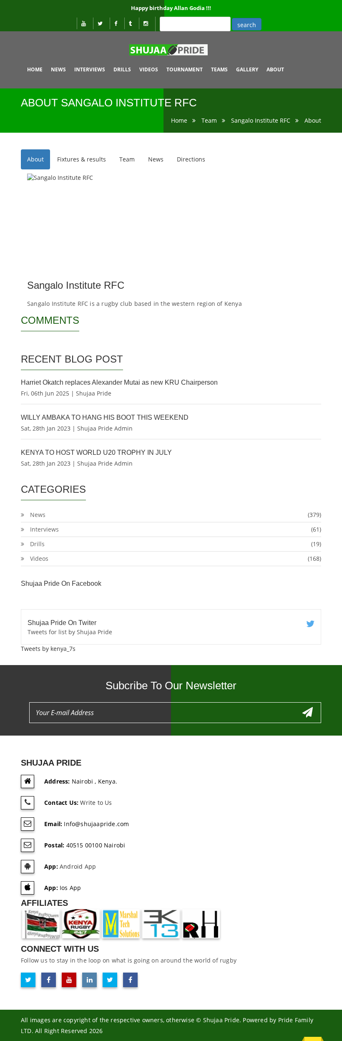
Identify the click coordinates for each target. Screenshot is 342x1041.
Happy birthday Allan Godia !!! (171, 8)
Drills (122, 69)
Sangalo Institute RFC (260, 120)
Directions (191, 159)
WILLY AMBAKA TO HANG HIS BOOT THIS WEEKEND (105, 417)
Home (35, 69)
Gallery (247, 69)
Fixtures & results (81, 159)
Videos (148, 69)
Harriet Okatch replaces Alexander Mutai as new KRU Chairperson (119, 382)
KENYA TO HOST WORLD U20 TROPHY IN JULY (96, 452)
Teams (219, 69)
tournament (184, 69)
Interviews (89, 69)
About (312, 120)
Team (209, 120)
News (58, 69)
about (275, 69)
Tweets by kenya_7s (48, 649)
